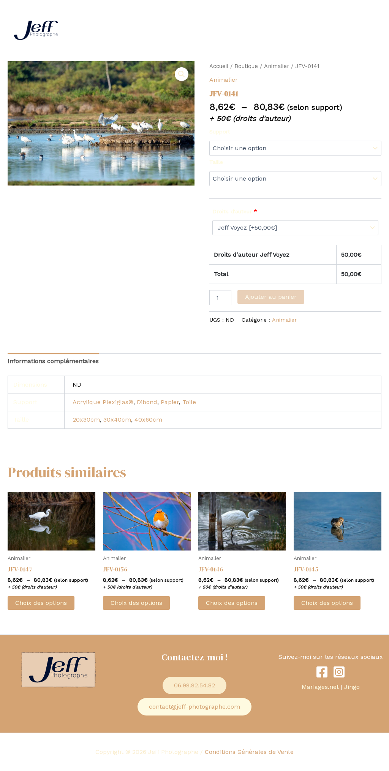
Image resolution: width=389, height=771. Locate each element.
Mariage (124, 15)
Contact (307, 15)
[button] (206, 15)
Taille (216, 162)
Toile (189, 402)
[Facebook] (322, 672)
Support (219, 131)
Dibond (147, 402)
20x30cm (86, 419)
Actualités (269, 15)
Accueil (89, 15)
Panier (87, 45)
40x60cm (148, 419)
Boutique (344, 15)
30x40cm (117, 419)
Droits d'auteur (234, 211)
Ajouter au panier (271, 296)
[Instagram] (339, 672)
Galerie (232, 15)
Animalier (276, 66)
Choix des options (41, 602)
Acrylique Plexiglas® (103, 402)
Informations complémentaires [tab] (53, 361)
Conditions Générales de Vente (249, 751)
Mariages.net (320, 686)
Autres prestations (175, 15)
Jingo (352, 686)
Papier (170, 402)
